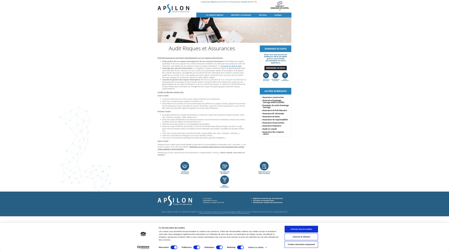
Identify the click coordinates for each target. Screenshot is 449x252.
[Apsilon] (173, 8)
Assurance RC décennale (273, 113)
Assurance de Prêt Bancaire (275, 110)
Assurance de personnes (273, 123)
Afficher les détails (256, 247)
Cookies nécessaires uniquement (301, 244)
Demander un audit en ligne (231, 66)
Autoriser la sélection (301, 237)
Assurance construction (273, 97)
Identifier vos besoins (241, 15)
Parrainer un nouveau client (263, 200)
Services (263, 15)
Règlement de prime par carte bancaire (268, 198)
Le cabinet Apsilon (214, 15)
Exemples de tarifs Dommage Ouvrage (276, 106)
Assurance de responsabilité (275, 119)
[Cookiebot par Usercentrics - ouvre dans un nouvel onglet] (143, 247)
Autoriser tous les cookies (301, 229)
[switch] (196, 247)
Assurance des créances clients (273, 133)
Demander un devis (275, 68)
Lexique (278, 15)
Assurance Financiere (272, 126)
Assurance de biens (271, 116)
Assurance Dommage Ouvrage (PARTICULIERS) (273, 101)
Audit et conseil (270, 129)
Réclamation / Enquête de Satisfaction (267, 202)
